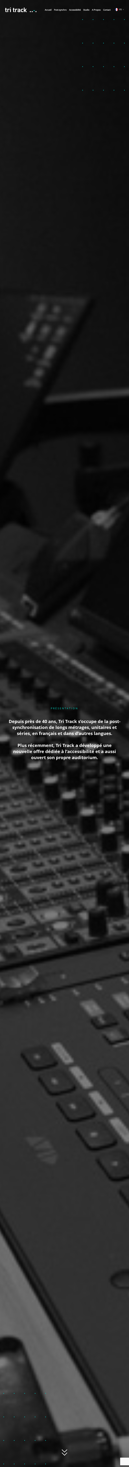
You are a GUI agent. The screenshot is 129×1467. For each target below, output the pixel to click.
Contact (107, 9)
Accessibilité (75, 9)
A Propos (96, 9)
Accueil (48, 9)
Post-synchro (60, 9)
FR (120, 9)
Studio (86, 9)
